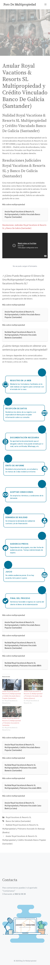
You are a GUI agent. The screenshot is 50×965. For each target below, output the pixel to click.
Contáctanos (8, 890)
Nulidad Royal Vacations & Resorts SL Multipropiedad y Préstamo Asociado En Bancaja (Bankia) (23, 828)
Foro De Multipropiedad (19, 5)
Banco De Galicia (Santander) (18, 821)
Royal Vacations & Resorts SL (18, 817)
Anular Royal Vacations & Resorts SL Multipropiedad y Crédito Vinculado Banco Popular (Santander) (24, 840)
